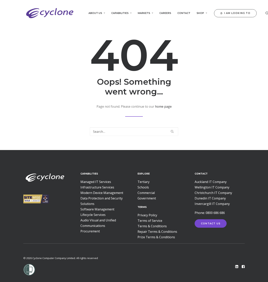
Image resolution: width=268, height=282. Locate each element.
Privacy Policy (147, 215)
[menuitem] (97, 13)
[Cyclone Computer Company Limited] (49, 13)
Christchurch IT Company (213, 193)
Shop (200, 13)
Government (147, 198)
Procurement (90, 231)
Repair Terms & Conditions (157, 231)
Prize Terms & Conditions (156, 237)
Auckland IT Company (211, 182)
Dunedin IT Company (210, 198)
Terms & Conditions (152, 226)
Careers (165, 13)
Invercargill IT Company (212, 204)
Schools (143, 187)
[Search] (134, 131)
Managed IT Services (95, 182)
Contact (183, 13)
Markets (144, 13)
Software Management (97, 209)
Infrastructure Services (97, 187)
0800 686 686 (215, 213)
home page (163, 106)
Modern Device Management (101, 193)
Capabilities (120, 13)
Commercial (146, 193)
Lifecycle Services (93, 215)
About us (95, 13)
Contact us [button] (210, 223)
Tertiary (143, 182)
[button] (236, 13)
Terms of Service (150, 220)
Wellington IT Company (212, 187)
